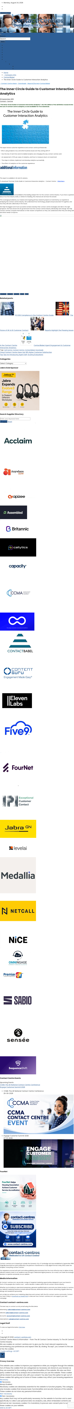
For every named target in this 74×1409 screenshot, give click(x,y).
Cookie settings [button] (6, 1351)
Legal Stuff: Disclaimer (23, 66)
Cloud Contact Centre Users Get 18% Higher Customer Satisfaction (26, 352)
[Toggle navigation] (0, 34)
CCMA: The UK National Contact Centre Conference (20, 1085)
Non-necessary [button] (6, 1394)
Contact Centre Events (12, 52)
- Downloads (21, 83)
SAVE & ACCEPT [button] (6, 1408)
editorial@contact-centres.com (19, 1309)
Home (6, 45)
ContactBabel (45, 83)
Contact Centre (18, 350)
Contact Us (8, 59)
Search (3, 36)
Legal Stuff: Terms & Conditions (23, 64)
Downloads (39, 350)
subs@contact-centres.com (19, 1319)
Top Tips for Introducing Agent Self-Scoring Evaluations (21, 355)
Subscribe (7, 57)
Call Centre (8, 350)
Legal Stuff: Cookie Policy (24, 69)
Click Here (22, 1327)
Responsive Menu (5, 13)
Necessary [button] (4, 1380)
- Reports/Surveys (33, 83)
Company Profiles (10, 50)
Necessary (6, 1382)
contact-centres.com (22, 1337)
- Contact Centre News (8, 83)
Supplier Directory (10, 48)
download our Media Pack (20, 1296)
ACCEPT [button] (16, 1351)
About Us (10, 62)
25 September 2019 (7, 99)
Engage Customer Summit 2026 (12, 1087)
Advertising (8, 55)
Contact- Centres (6, 101)
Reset (10, 422)
